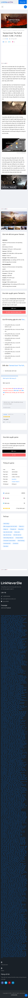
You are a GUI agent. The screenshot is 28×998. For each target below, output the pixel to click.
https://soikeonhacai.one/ (20, 732)
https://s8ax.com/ (4, 870)
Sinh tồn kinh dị (17, 535)
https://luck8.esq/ (6, 808)
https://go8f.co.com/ (8, 862)
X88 (1, 815)
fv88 (20, 859)
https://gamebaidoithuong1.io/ (21, 762)
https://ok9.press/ (10, 697)
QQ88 (4, 853)
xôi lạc (8, 620)
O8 (14, 718)
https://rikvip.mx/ (17, 733)
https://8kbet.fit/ (12, 850)
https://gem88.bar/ (4, 628)
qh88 (10, 726)
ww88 (19, 723)
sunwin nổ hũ (8, 767)
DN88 (24, 734)
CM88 (4, 655)
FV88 (4, 757)
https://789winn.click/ (4, 835)
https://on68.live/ (4, 811)
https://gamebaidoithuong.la (15, 714)
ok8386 (10, 751)
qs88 (12, 722)
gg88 (14, 806)
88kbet (14, 836)
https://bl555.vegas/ (11, 890)
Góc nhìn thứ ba (7, 535)
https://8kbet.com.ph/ (12, 790)
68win (14, 732)
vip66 (21, 620)
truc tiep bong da (17, 615)
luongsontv (3, 626)
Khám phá (17, 532)
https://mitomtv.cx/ (4, 792)
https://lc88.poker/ (24, 879)
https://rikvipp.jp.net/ (20, 685)
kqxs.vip (2, 749)
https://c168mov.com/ (4, 710)
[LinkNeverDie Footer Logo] (11, 583)
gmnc (26, 706)
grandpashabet (20, 772)
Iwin (14, 648)
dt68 (4, 645)
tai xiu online (19, 722)
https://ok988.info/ (4, 677)
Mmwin (26, 764)
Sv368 (12, 643)
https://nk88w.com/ (9, 816)
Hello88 (14, 785)
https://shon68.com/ (4, 892)
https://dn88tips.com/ (4, 837)
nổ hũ (9, 641)
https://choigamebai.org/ (5, 629)
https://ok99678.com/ (11, 692)
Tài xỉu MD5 (8, 635)
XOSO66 (23, 785)
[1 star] (4, 407)
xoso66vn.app (3, 802)
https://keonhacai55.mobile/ (16, 696)
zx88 (22, 859)
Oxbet (25, 884)
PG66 (18, 751)
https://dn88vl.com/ (4, 869)
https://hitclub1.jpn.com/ (19, 760)
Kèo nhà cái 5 (24, 634)
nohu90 (13, 687)
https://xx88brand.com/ (15, 638)
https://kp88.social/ (12, 729)
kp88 (13, 862)
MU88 (18, 671)
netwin (9, 876)
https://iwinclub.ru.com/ (5, 636)
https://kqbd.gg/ (16, 795)
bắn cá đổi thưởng (4, 910)
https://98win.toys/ (10, 805)
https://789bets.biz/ (4, 706)
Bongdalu (25, 689)
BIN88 (15, 628)
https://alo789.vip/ (21, 877)
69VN (19, 854)
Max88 (22, 655)
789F (10, 795)
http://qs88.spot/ (4, 833)
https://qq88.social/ (4, 868)
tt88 (10, 712)
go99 (21, 711)
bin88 (5, 640)
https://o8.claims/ (4, 840)
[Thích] (3, 422)
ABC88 (16, 785)
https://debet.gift (10, 910)
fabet (2, 691)
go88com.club (21, 763)
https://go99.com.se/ (11, 807)
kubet (8, 616)
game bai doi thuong (19, 866)
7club (4, 883)
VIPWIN (15, 805)
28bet (19, 754)
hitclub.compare (5, 770)
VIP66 (15, 621)
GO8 (1, 849)
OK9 (24, 679)
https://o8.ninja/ (12, 672)
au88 (23, 711)
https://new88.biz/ (20, 647)
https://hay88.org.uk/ (21, 787)
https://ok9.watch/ (4, 693)
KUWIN (23, 789)
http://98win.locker (22, 880)
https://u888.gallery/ (7, 749)
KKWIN (21, 831)
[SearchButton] (25, 6)
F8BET (5, 778)
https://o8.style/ (15, 680)
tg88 (20, 708)
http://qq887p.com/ (8, 853)
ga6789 (4, 680)
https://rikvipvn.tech (4, 887)
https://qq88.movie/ (4, 896)
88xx (26, 711)
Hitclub (13, 641)
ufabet (13, 615)
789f (9, 755)
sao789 (9, 679)
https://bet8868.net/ (6, 864)
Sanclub (25, 882)
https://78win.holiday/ (13, 840)
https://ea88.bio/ (9, 703)
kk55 (9, 811)
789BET (11, 755)
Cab (7, 38)
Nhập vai (6, 529)
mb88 (13, 712)
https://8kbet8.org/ (20, 670)
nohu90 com (23, 856)
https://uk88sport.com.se (12, 810)
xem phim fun (22, 654)
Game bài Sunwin (10, 898)
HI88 (24, 867)
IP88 (4, 894)
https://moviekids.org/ (4, 715)
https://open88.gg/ (14, 858)
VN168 (10, 734)
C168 (4, 754)
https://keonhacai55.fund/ (5, 719)
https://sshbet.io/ (12, 669)
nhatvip (21, 769)
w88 (1, 730)
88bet (20, 730)
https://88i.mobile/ (4, 773)
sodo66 (10, 759)
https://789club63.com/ (11, 761)
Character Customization (9, 540)
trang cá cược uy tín (10, 690)
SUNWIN (12, 715)
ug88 (22, 768)
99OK (14, 863)
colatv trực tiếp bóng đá (23, 622)
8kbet (13, 633)
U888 (20, 709)
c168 (9, 682)
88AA (12, 800)
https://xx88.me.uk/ (19, 627)
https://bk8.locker (7, 867)
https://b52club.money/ (16, 655)
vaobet (17, 644)
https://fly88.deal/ (11, 693)
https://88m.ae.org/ (11, 773)
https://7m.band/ (12, 688)
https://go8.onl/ (10, 774)
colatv (2, 623)
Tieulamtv (2, 775)
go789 (25, 881)
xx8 (9, 829)
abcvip (6, 851)
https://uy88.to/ (8, 802)
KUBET (19, 872)
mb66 (5, 679)
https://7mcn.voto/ (15, 691)
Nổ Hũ (23, 806)
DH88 (15, 856)
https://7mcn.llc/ (3, 673)
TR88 (25, 817)
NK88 (2, 712)
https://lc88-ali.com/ (4, 758)
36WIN (9, 787)
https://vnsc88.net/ (13, 708)
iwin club (12, 675)
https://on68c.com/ (22, 781)
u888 (12, 707)
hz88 (12, 732)
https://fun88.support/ (13, 897)
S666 (24, 768)
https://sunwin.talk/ (4, 641)
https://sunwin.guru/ (11, 694)
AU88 (13, 765)
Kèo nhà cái (16, 721)
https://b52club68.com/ (5, 700)
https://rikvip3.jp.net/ (4, 762)
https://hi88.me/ (3, 674)
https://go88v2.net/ (4, 785)
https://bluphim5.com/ (21, 625)
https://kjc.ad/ (12, 817)
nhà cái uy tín (13, 617)
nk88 (11, 834)
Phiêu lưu (21, 526)
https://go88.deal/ (20, 645)
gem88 (2, 647)
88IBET (23, 720)
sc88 (12, 683)
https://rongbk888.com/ (11, 630)
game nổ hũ (23, 707)
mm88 (14, 898)
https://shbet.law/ (4, 670)
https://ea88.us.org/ (12, 799)
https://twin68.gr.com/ (23, 790)
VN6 (20, 841)
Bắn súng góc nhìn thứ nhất (10, 526)
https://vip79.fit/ (10, 628)
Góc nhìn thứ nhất (8, 532)
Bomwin (10, 650)
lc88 (14, 801)
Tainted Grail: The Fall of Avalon (18, 30)
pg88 (23, 855)
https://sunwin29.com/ (12, 768)
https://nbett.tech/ (6, 877)
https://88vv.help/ (19, 834)
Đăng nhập (22, 2)
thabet (20, 679)
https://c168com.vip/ (4, 834)
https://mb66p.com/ (4, 621)
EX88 (21, 799)
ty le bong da (23, 714)
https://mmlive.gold (18, 713)
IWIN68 (13, 702)
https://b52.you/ (16, 695)
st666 (12, 797)
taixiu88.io (13, 727)
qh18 (25, 813)
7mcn (16, 634)
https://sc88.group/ (22, 644)
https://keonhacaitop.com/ (14, 649)
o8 (9, 673)
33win (8, 712)
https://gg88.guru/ (13, 706)
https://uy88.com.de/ (17, 749)
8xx (26, 629)
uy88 (15, 702)
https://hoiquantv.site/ (4, 676)
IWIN (17, 618)
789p (11, 814)
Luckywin (7, 722)
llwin (20, 810)
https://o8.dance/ (22, 839)
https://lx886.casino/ (10, 833)
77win (16, 692)
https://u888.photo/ (17, 707)
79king (24, 673)
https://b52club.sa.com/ (23, 638)
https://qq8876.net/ (4, 717)
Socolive (7, 812)
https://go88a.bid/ (12, 760)
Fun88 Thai (24, 788)
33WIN (5, 716)
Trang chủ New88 (4, 878)
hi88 (5, 871)
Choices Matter (19, 537)
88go (2, 898)
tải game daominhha (12, 640)
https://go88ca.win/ (4, 874)
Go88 (17, 628)
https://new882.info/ (18, 794)
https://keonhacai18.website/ (5, 675)
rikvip (10, 619)
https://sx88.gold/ (4, 726)
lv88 (12, 801)
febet (8, 851)
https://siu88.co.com (21, 805)
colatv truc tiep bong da (7, 623)
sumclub (23, 715)
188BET (4, 698)
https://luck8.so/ (3, 729)
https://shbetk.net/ (4, 704)
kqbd (23, 648)
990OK (25, 887)
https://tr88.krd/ (10, 881)
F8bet (14, 683)
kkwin (2, 817)
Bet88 (2, 644)
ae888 (2, 655)
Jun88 (2, 642)
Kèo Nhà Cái (18, 752)
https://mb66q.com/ (4, 622)
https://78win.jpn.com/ (22, 838)
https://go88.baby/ (18, 694)
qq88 (19, 778)
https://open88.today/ (4, 643)
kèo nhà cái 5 (16, 779)
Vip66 (23, 620)
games (9, 30)
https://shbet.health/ (13, 731)
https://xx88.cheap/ (14, 888)
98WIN (7, 798)
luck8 (5, 713)
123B (6, 797)
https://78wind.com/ (23, 671)
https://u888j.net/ (7, 708)
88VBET (17, 859)
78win (9, 617)
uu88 (10, 656)
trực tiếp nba (21, 626)
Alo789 (5, 620)
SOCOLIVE (8, 786)
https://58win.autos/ (4, 735)
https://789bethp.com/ (4, 709)
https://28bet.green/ (22, 811)
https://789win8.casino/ (11, 717)
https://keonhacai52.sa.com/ (13, 891)
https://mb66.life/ (16, 622)
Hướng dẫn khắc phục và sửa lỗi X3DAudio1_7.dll (12, 348)
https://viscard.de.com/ (4, 799)
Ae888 (2, 759)
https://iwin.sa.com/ (10, 637)
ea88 (2, 879)
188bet (17, 892)
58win (4, 683)
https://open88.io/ (13, 847)
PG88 (24, 647)
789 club (18, 756)
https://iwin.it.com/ (4, 761)
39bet (21, 782)
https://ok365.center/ (12, 627)
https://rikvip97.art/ (15, 632)
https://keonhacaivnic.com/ (5, 727)
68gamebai (21, 863)
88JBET (11, 841)
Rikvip (13, 635)
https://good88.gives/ (20, 753)
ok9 (10, 629)
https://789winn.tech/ (12, 837)
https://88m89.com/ (12, 872)
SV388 (23, 865)
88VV (4, 845)
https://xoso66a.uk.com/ (17, 830)
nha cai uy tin (8, 634)
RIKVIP (10, 636)
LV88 (18, 831)
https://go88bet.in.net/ (20, 764)
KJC (24, 629)
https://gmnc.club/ (10, 728)
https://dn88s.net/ (4, 774)
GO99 (24, 721)
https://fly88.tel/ (14, 654)
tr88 (1, 770)
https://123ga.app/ (23, 812)
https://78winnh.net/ (19, 621)
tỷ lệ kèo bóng (15, 883)
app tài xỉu (17, 690)
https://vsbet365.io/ (4, 803)
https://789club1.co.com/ (20, 686)
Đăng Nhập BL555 (15, 860)
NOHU (26, 789)
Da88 (22, 884)
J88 (23, 730)
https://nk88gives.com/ (13, 877)
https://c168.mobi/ (22, 870)
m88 (23, 784)
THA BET (2, 867)
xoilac (22, 624)
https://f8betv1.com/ (4, 865)
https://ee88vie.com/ (4, 617)
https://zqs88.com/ (16, 839)
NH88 (25, 865)
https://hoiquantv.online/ (13, 676)
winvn (24, 758)
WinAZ (4, 832)
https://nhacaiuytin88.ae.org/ (6, 783)
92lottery (17, 881)
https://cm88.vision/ (17, 656)
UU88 (2, 721)
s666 (4, 777)
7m (22, 628)
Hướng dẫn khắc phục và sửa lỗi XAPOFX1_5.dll (12, 343)
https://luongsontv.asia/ (13, 889)
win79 (19, 648)
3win (3, 862)
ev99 (8, 726)
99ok (20, 731)
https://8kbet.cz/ (22, 849)
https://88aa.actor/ (9, 655)
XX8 (8, 777)
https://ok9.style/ (14, 813)
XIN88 (22, 814)
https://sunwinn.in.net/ (5, 734)
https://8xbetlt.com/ (22, 700)
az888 (19, 768)
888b (19, 812)
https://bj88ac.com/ (15, 759)
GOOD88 (14, 871)
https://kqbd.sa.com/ (4, 891)
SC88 (20, 692)
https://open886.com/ (19, 642)
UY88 (12, 777)
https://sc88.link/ (14, 751)
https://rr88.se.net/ (18, 633)
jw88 (6, 879)
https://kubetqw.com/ (16, 780)
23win (5, 648)
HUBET (19, 801)
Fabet (12, 884)
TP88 (2, 842)
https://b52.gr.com (4, 882)
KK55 (18, 704)
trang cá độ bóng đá (23, 909)
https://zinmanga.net (8, 615)
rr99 (6, 898)
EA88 (23, 752)
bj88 (7, 673)
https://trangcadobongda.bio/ (6, 671)
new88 (17, 781)
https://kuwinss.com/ (4, 836)
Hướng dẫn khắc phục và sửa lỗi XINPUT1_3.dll (12, 325)
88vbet (16, 831)
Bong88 (18, 654)
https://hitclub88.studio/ (22, 757)
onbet (21, 777)
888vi (2, 860)
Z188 (4, 694)
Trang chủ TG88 (3, 873)
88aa (13, 853)
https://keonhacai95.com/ (17, 650)
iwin (5, 635)
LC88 (4, 721)
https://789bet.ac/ (23, 842)
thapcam (12, 767)
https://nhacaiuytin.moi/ (5, 689)
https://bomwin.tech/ (5, 632)
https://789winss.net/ (4, 875)
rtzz (25, 848)
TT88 (16, 807)
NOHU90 (2, 716)
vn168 (19, 736)
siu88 (7, 680)
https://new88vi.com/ (4, 909)
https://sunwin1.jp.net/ (4, 763)
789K (8, 848)
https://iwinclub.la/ (24, 615)
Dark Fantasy (21, 540)
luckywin (21, 751)
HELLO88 (15, 910)
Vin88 (17, 757)
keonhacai (20, 727)
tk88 (8, 672)
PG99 (16, 641)
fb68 (24, 897)
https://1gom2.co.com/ (4, 699)
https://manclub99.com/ (5, 650)
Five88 (17, 884)
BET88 (5, 780)
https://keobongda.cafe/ (5, 656)
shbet (14, 716)
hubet (12, 736)
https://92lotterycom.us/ (5, 705)
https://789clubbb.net (11, 885)
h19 (14, 644)
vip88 (9, 883)
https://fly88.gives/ (20, 676)
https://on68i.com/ (22, 779)
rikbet (21, 726)
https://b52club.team (19, 683)
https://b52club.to (15, 711)
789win (16, 636)
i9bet (16, 652)
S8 (14, 722)
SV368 (2, 791)
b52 (11, 624)
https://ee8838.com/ (4, 723)
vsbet (23, 690)
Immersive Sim (7, 543)
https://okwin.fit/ (10, 896)
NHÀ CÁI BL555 (13, 835)
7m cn (11, 882)
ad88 (12, 829)
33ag (2, 804)
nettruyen (2, 615)
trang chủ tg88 (10, 766)
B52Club (16, 687)
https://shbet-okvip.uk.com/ (8, 791)
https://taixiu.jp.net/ (4, 686)
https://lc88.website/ (11, 772)
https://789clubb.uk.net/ (17, 684)
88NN (26, 805)
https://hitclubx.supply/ (6, 714)
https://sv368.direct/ (15, 616)
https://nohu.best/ (4, 807)
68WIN (25, 752)
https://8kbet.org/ (7, 649)
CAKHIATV (4, 786)
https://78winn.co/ (18, 874)
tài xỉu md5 (19, 893)
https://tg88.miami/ (16, 841)
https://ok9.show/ (11, 737)
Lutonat (5, 414)
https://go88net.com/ (20, 699)
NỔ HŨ (11, 682)
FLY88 (24, 643)
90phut (9, 704)
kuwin (16, 718)
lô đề (14, 690)
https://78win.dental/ (13, 873)
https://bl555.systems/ (20, 703)
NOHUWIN (19, 883)
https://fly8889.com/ (4, 681)
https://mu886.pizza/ (4, 781)
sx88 (8, 879)
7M (17, 855)
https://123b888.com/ (11, 723)
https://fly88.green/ (12, 674)
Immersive (15, 543)
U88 (24, 791)
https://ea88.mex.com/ (11, 750)
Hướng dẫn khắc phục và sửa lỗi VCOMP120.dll (12, 339)
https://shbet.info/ (4, 692)
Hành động (6, 523)
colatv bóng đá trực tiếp (18, 623)
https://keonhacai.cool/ (19, 672)
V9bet (21, 648)
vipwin (24, 769)
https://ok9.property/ (13, 673)
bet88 (5, 631)
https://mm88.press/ (4, 638)
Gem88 (20, 884)
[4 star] (8, 407)
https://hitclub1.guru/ (4, 769)
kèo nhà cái (23, 633)
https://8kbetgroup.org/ (5, 850)
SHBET (9, 633)
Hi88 (21, 895)
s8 (16, 766)
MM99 (13, 802)
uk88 (25, 690)
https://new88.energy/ (22, 798)
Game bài (12, 671)
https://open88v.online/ (5, 725)
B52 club (18, 635)
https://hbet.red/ (20, 750)
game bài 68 (22, 881)
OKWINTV (19, 796)
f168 (14, 675)
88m (26, 853)
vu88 (2, 776)
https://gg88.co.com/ (23, 646)
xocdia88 (13, 734)
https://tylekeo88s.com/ (13, 778)
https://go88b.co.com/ (11, 686)
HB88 (10, 856)
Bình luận (6, 383)
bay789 (24, 896)
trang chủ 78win (16, 894)
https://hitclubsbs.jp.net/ (5, 646)
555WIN (2, 859)
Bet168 (2, 648)
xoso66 (25, 618)
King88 (26, 846)
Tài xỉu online (5, 815)
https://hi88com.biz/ (9, 754)
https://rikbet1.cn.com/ (15, 700)
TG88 (23, 807)
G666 (4, 795)
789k (16, 724)
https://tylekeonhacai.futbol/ (5, 624)
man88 (15, 870)
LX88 (25, 807)
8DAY (23, 883)
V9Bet (7, 883)
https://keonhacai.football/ (11, 618)
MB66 (11, 622)
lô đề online (12, 721)
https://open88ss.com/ (19, 887)
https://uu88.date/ (4, 794)
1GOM (11, 635)
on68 (2, 767)
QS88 (20, 691)
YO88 (23, 885)
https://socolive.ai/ (14, 793)
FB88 (8, 707)
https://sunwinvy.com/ (4, 861)
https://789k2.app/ (11, 869)
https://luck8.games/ (12, 808)
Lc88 (12, 720)
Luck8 (21, 728)
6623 (14, 886)
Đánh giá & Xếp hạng (9, 378)
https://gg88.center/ (21, 680)
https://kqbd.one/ (12, 689)
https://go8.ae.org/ (19, 806)
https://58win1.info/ (6, 793)
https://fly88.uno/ (11, 644)
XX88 (9, 625)
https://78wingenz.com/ (18, 705)
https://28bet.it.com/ (16, 842)
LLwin (24, 750)
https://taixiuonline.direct (5, 782)
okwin (19, 836)
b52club (5, 652)
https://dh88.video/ (22, 725)
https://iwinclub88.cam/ (17, 815)
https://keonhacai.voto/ (13, 646)
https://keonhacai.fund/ (15, 620)
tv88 (10, 793)
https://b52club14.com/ (17, 789)
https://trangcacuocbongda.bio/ (19, 693)
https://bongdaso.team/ (5, 688)
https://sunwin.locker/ (4, 625)
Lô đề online (24, 681)
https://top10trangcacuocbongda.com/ (7, 668)
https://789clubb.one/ (21, 639)
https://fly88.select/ (4, 672)
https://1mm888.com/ (23, 888)
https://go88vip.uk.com (4, 872)
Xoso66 (9, 622)
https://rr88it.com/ (21, 652)
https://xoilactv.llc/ (17, 788)
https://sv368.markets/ (4, 813)
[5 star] (9, 407)
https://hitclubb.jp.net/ (12, 685)
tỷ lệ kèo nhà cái (3, 690)
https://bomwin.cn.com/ (12, 699)
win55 (25, 784)
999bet (7, 796)
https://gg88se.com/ (4, 772)
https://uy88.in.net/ (4, 750)
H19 (25, 785)
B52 (4, 647)
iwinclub (2, 640)
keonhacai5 (24, 890)
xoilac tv (2, 616)
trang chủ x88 (5, 766)
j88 (24, 753)
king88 (19, 829)
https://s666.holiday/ (8, 776)
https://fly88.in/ (7, 789)
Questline (14, 479)
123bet (10, 770)
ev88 (13, 681)
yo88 (15, 681)
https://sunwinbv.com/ (4, 895)
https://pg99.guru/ (4, 880)
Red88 (14, 884)
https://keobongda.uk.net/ (5, 846)
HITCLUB (22, 716)
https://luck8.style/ (15, 804)
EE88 (17, 674)
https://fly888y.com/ (10, 764)
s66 (20, 785)
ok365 (2, 795)
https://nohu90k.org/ (18, 869)
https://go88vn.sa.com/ (18, 668)
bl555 (24, 723)
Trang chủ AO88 (16, 875)
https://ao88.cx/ (19, 774)
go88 (18, 619)
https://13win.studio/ (22, 804)
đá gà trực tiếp (14, 776)
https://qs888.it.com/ (4, 830)
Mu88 (2, 886)
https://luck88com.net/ (4, 858)
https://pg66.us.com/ (20, 641)
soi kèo (24, 626)
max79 (18, 810)
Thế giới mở (13, 529)
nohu (25, 729)
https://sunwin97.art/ (21, 632)
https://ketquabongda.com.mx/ (6, 720)
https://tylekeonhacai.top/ (8, 684)
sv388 (10, 616)
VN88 (19, 808)
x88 (8, 681)
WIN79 (25, 885)
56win (6, 894)
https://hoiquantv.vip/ (19, 675)
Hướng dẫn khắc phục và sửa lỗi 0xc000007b (12, 352)
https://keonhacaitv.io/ (4, 751)
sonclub (25, 871)
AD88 (10, 777)
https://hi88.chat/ (4, 697)
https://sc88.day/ (23, 697)
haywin (21, 767)
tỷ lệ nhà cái (10, 724)
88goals (2, 635)
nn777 (4, 644)
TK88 (25, 770)
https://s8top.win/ (17, 852)
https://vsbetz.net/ (20, 802)
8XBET (12, 733)
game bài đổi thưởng (10, 779)
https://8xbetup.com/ (4, 889)
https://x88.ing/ (18, 720)
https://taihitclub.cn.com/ (5, 669)
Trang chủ (4, 30)
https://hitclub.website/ (13, 631)
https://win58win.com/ (4, 863)
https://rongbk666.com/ (19, 630)
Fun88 (5, 616)
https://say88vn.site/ (4, 768)
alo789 (5, 779)
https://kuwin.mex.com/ (11, 843)
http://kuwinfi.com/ (20, 816)
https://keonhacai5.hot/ (12, 762)
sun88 (11, 883)
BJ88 (14, 829)
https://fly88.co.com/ (15, 709)
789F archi (11, 864)
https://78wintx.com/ (4, 682)
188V (15, 854)
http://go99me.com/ (23, 792)
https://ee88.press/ (11, 880)
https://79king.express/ (4, 627)
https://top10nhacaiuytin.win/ (18, 629)
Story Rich (20, 529)
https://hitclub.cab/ (4, 695)
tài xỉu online (19, 651)
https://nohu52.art (11, 756)
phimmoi (5, 844)
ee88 (14, 736)
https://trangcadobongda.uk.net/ (6, 711)
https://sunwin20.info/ (4, 809)
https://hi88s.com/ (20, 643)
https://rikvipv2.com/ (19, 761)
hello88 (14, 812)
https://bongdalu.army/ (19, 688)
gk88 (8, 721)
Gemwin (5, 696)
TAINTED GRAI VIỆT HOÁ (10, 371)
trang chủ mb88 (19, 765)
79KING (19, 653)
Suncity (11, 868)
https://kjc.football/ (4, 654)
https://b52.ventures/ (11, 769)
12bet (18, 897)
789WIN (19, 850)
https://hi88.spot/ (17, 857)
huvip (2, 816)
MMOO (2, 753)
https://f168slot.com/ (12, 642)
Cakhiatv (12, 838)
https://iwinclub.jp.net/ (4, 685)
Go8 (16, 863)
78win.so (19, 673)
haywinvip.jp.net (3, 764)
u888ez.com (6, 753)
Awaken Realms (15, 481)
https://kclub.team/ (4, 633)
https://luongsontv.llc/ (7, 732)
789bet (5, 703)
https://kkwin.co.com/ (4, 755)
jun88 (9, 677)
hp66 (9, 713)
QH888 (18, 792)
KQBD (11, 851)
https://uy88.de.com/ (6, 730)
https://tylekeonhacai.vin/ (22, 687)
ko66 (17, 787)
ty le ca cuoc (13, 634)
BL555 (8, 729)
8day (14, 679)
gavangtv (13, 626)
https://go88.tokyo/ (17, 637)
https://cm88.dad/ (4, 637)
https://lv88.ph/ (20, 843)
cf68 (19, 783)
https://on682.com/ (4, 784)
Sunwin (20, 681)
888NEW (22, 718)
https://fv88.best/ (16, 861)
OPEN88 (14, 643)
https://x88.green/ (10, 716)
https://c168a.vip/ (10, 894)
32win (10, 809)
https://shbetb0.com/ (13, 670)
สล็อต (9, 653)
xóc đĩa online (6, 737)
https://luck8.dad (18, 734)
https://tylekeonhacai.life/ (12, 647)
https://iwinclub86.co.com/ (5, 687)
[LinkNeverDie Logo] (7, 2)
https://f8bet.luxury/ (11, 887)
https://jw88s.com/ (18, 814)
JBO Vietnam (11, 857)
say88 (14, 754)
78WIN (16, 797)
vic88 (16, 796)
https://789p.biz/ (3, 805)
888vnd (4, 860)
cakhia (2, 703)
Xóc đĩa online (19, 634)
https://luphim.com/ (14, 653)
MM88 (14, 625)
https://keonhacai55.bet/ (5, 619)
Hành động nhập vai (8, 537)
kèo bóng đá (22, 857)
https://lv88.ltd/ (16, 725)
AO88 (6, 694)
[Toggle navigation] (2, 6)
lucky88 (22, 770)
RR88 (15, 624)
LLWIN (17, 716)
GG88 (7, 640)
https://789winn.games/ (10, 852)
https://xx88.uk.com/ (16, 771)
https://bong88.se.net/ (19, 689)
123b (25, 712)
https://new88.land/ (11, 794)
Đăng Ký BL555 (22, 858)
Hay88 (19, 718)
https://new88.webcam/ (23, 677)
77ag (25, 794)
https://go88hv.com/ (23, 733)
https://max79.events (21, 886)
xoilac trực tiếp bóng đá (11, 701)
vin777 (2, 883)
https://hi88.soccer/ (9, 911)
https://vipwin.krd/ (4, 881)
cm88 (16, 671)
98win (17, 717)
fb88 (20, 690)
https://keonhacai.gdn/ (13, 639)
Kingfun (14, 752)
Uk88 (2, 885)
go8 (21, 712)
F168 (17, 682)
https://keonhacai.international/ (6, 702)
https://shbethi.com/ (19, 669)
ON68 (9, 752)
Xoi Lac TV (23, 861)
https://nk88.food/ (4, 831)
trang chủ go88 (18, 770)
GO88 (2, 645)
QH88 (21, 835)
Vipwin (7, 757)
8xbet (4, 756)
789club (2, 651)
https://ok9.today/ (9, 866)
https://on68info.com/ (16, 791)
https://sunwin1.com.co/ (5, 760)
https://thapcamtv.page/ (21, 889)
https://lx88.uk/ (3, 857)
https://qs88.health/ (11, 798)
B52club (10, 678)
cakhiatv (16, 626)
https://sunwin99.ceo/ (13, 645)
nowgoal (19, 628)
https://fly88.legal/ (4, 718)
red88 (14, 796)
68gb (19, 711)
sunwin (20, 616)
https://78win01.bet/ (14, 704)
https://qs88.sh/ (12, 846)
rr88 (11, 680)
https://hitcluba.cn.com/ (5, 733)
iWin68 (15, 764)
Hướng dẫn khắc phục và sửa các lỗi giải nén (14, 330)
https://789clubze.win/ (4, 653)
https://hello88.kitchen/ (17, 698)
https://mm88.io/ (4, 630)
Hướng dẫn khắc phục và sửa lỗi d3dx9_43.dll (12, 357)
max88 (22, 635)
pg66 (9, 812)
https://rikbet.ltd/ (20, 631)
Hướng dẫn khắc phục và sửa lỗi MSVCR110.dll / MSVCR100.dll (12, 334)
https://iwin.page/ (11, 695)
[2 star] (5, 407)
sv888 (13, 816)
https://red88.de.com (4, 810)
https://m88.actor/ (23, 755)
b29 (26, 682)
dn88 (21, 832)
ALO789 (16, 829)
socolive (20, 619)
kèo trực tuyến (5, 724)
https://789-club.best (4, 765)
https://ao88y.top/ (16, 876)
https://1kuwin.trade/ (11, 784)
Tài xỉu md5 (15, 845)
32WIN (24, 831)
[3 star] (6, 407)
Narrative (6, 546)
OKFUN (8, 841)
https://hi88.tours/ (4, 787)
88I (6, 701)
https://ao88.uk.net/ (4, 771)
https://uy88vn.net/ (17, 896)
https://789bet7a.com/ (18, 758)
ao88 (2, 680)
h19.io (4, 801)
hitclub (13, 619)
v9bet (10, 620)
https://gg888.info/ (21, 851)
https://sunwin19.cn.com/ (5, 639)
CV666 (7, 876)
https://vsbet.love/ (11, 909)
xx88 (13, 624)
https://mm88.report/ (4, 752)
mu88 (19, 712)
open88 (7, 642)
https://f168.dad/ (11, 710)
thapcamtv (18, 624)
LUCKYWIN (10, 875)
